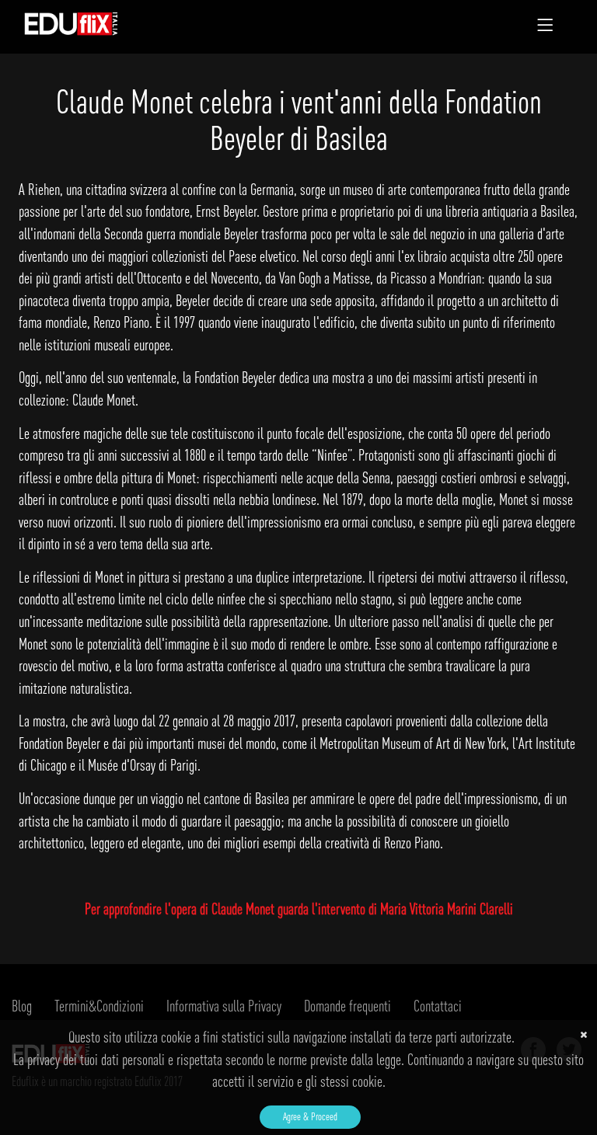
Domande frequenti (347, 1006)
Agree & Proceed (310, 1116)
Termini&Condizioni (99, 1006)
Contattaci (438, 1006)
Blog (22, 1006)
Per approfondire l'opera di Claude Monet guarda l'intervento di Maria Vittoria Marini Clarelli (299, 908)
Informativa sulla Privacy (223, 1006)
